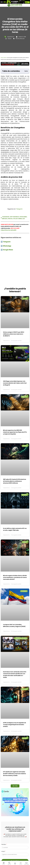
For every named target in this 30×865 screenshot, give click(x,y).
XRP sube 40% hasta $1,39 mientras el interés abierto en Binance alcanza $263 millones (14, 481)
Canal (20, 864)
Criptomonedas (14, 217)
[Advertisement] (15, 270)
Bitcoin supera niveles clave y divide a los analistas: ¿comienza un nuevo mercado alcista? (15, 577)
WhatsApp (7, 246)
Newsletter (26, 864)
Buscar (9, 864)
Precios (10, 218)
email (3, 851)
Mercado (22, 38)
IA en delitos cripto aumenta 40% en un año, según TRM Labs (15, 529)
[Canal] (21, 863)
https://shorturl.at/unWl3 (8, 230)
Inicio (3, 864)
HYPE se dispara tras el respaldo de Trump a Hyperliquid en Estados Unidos (14, 724)
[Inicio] (4, 863)
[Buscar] (9, 863)
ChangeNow (5, 217)
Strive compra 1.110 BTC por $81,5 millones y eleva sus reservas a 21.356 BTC (13, 334)
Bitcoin (5, 57)
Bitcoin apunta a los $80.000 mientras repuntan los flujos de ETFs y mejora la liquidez (15, 432)
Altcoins (18, 38)
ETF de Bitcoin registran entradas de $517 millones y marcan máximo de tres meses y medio (14, 773)
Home (2, 57)
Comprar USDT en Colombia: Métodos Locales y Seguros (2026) (14, 625)
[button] (25, 71)
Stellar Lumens (17, 218)
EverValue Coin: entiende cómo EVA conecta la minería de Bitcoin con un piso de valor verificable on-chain (14, 674)
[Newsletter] (26, 863)
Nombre (4, 844)
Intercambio (23, 217)
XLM (23, 218)
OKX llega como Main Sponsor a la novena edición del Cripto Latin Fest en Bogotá (15, 383)
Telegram (19, 209)
